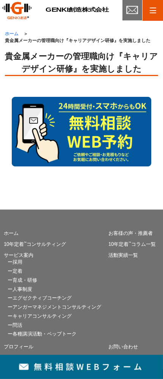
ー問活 (15, 325)
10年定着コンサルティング (35, 244)
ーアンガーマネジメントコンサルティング (54, 307)
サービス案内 (18, 255)
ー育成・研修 (22, 280)
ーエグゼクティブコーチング (40, 298)
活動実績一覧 (123, 255)
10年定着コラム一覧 (132, 244)
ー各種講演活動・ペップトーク (42, 334)
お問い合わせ (123, 346)
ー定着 (15, 271)
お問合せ (132, 13)
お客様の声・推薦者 (130, 233)
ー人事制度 (20, 289)
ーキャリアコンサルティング (40, 316)
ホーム (11, 233)
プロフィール (18, 346)
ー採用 (15, 262)
